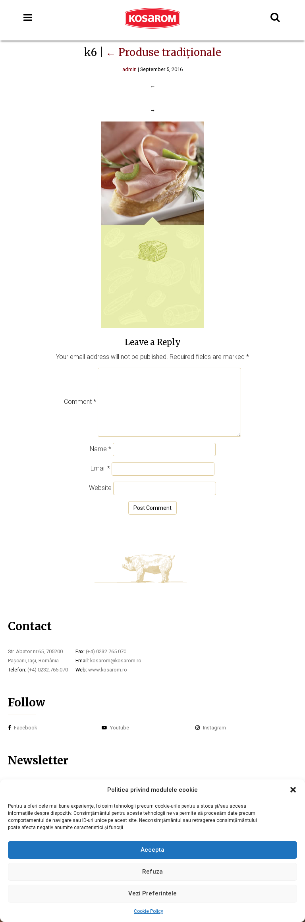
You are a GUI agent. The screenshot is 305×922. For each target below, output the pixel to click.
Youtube (119, 728)
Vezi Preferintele (152, 893)
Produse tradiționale (163, 52)
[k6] (152, 326)
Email (100, 468)
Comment (80, 401)
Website (100, 488)
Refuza (152, 871)
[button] (293, 790)
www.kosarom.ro (107, 670)
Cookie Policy (148, 911)
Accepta (152, 849)
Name (100, 449)
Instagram (214, 728)
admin (129, 69)
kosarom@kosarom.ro (115, 661)
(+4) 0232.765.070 (47, 670)
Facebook (25, 728)
